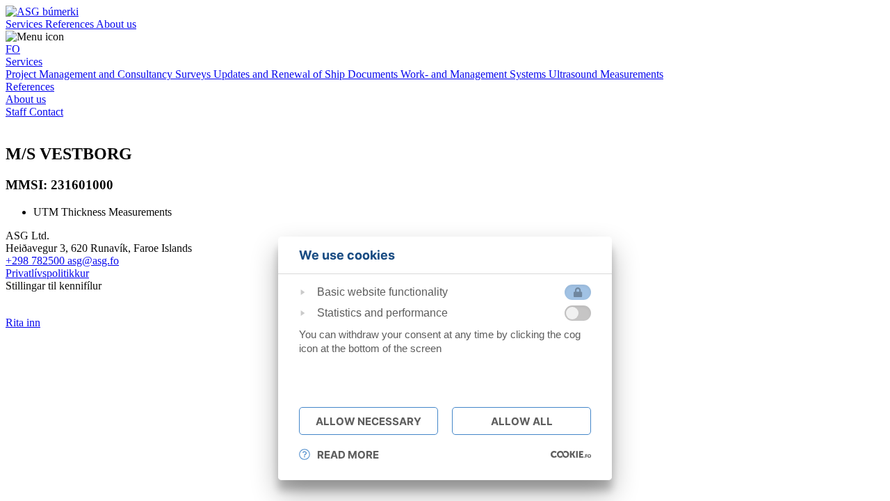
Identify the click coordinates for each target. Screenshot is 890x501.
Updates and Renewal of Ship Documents (306, 74)
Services (25, 24)
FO (13, 49)
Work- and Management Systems (474, 74)
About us (116, 24)
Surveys (194, 74)
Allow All (522, 421)
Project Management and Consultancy (90, 74)
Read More (348, 454)
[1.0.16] (571, 454)
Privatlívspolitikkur (47, 273)
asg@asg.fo (93, 261)
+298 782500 (36, 261)
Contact (46, 112)
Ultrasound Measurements (606, 74)
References (70, 24)
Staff (17, 112)
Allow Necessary (368, 421)
